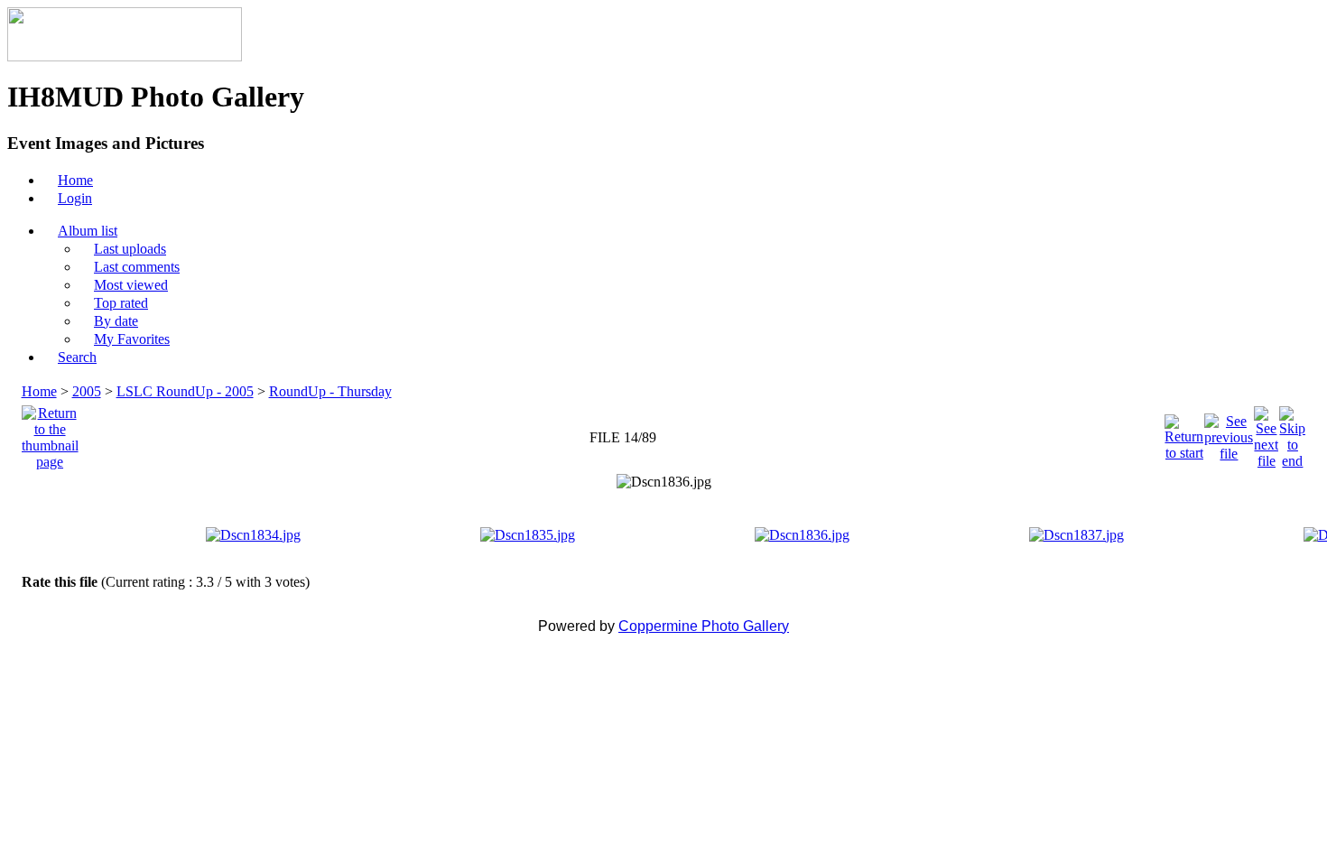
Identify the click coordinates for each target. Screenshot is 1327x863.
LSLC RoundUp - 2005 (185, 391)
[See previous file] (1228, 433)
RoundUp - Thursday (330, 391)
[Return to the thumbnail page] (50, 433)
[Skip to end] (1292, 433)
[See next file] (1266, 433)
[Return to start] (1184, 433)
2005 (86, 391)
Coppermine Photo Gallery (703, 626)
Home (39, 391)
